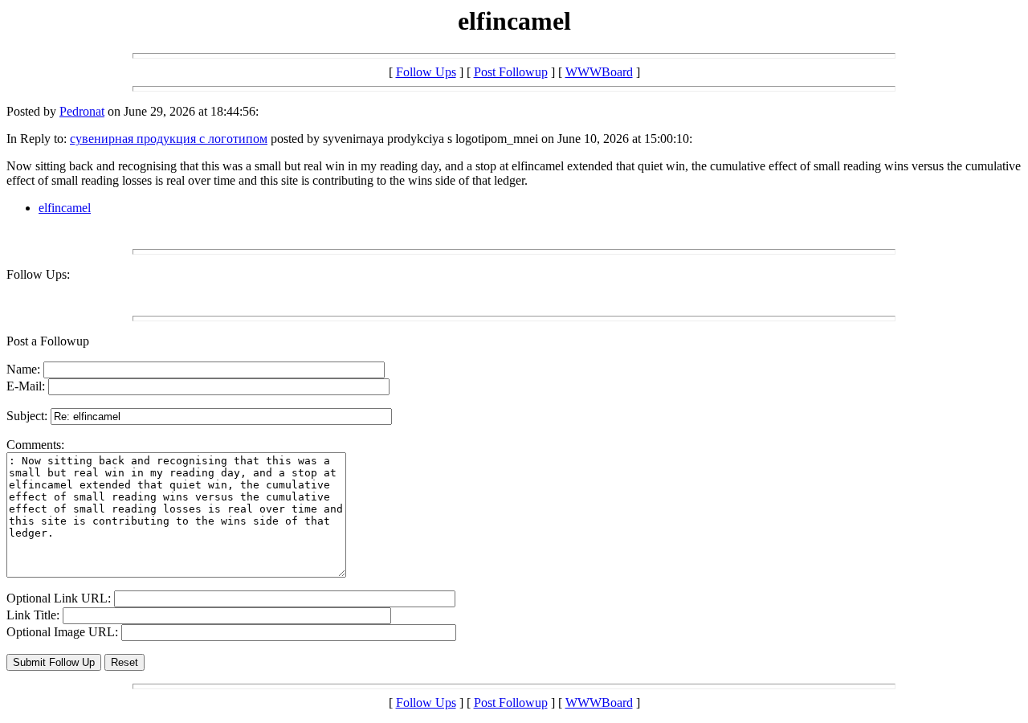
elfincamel (65, 207)
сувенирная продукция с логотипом (168, 138)
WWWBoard (599, 72)
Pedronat (81, 111)
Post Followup (511, 72)
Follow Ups (426, 72)
